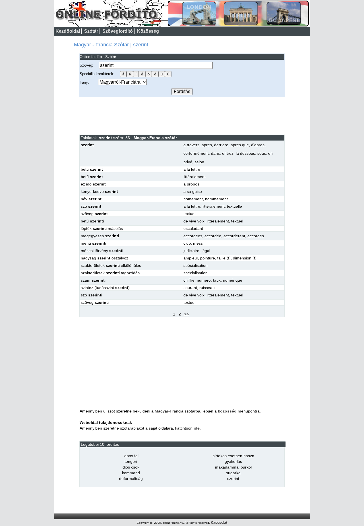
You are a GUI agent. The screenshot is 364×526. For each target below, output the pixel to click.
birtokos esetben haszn (233, 455)
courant (190, 287)
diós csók (131, 467)
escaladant (193, 228)
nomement (193, 199)
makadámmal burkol (233, 467)
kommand (131, 473)
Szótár (91, 31)
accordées (192, 236)
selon (199, 162)
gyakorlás (233, 461)
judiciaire (191, 250)
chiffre (189, 280)
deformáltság (131, 478)
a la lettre (191, 169)
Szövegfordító (117, 31)
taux (217, 280)
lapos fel (130, 455)
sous (261, 153)
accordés (255, 236)
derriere (221, 145)
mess (198, 243)
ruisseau (207, 287)
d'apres (257, 145)
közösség (227, 411)
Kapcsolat (219, 523)
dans (215, 153)
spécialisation (195, 265)
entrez (227, 153)
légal (206, 250)
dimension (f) (245, 258)
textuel (189, 213)
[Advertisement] (182, 115)
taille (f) (224, 258)
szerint (233, 478)
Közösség (148, 31)
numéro (204, 280)
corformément (196, 153)
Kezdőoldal (67, 31)
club (187, 243)
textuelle (234, 206)
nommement (216, 199)
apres (207, 145)
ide (197, 428)
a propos (191, 184)
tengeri (131, 461)
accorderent (234, 236)
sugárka (233, 473)
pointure (207, 258)
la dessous (245, 153)
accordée (212, 236)
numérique (232, 280)
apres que (240, 145)
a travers (191, 145)
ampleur (190, 258)
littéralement (194, 176)
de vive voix (193, 221)
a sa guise (192, 191)
